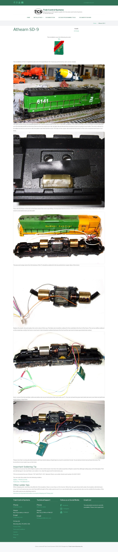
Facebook (65, 505)
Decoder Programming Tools (67, 17)
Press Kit (15, 534)
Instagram (66, 508)
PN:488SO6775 (24, 481)
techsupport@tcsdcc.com (44, 518)
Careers (15, 532)
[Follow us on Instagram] (17, 2)
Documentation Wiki (85, 17)
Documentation (50, 17)
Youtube (65, 512)
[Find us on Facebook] (14, 2)
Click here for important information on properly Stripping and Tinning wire (33, 493)
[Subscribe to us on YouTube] (19, 2)
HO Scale (76, 31)
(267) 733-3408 (41, 507)
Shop (14, 537)
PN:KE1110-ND (22, 479)
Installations (38, 17)
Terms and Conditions (19, 529)
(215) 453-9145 (17, 507)
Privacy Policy (17, 526)
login (85, 2)
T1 (59, 39)
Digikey (15, 479)
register (91, 2)
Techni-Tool (16, 481)
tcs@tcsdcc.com (17, 517)
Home (28, 17)
